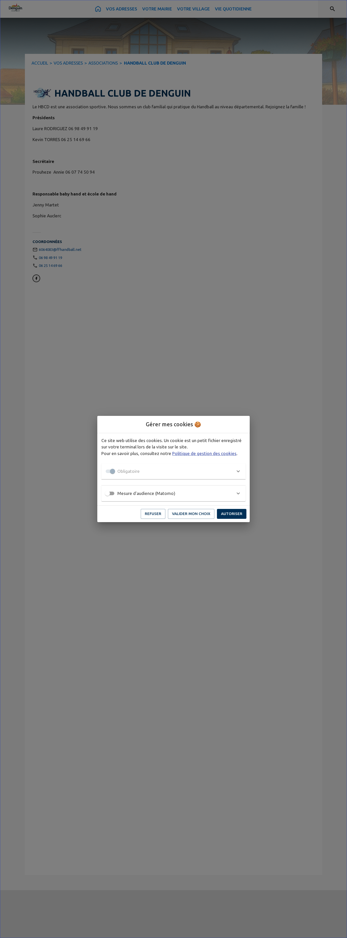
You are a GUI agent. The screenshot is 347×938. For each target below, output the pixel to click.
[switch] (107, 493)
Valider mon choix (191, 513)
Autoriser (231, 513)
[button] (173, 471)
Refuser (153, 513)
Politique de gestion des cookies (204, 453)
